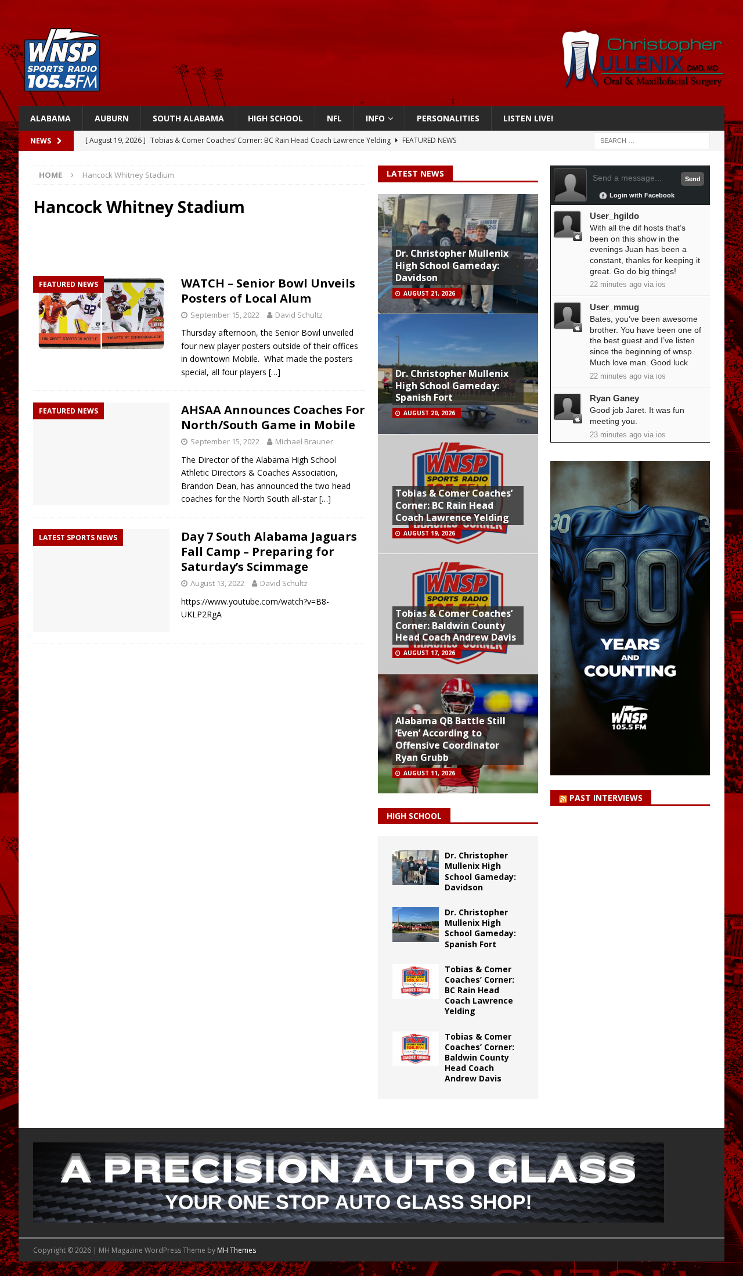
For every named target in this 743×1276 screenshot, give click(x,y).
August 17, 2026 (429, 653)
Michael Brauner (304, 441)
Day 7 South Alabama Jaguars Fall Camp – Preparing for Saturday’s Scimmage (269, 551)
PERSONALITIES (448, 118)
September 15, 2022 (224, 315)
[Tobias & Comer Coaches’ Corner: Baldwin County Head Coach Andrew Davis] (415, 1048)
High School (275, 118)
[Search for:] (652, 140)
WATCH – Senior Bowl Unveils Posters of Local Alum (268, 290)
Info (375, 118)
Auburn (112, 118)
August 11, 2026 (429, 773)
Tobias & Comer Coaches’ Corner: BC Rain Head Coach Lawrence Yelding (454, 505)
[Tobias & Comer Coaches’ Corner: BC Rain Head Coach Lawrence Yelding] (415, 981)
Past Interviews (606, 797)
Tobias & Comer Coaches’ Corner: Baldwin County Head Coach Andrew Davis (455, 625)
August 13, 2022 (217, 583)
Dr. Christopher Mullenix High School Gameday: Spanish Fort (451, 385)
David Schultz (299, 315)
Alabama (50, 118)
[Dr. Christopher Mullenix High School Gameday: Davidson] (415, 867)
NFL (334, 118)
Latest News (415, 173)
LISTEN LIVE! (528, 118)
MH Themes (236, 1250)
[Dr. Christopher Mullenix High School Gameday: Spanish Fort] (415, 924)
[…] (274, 372)
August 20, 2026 (429, 413)
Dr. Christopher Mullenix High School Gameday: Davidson (451, 265)
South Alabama (188, 118)
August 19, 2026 (429, 533)
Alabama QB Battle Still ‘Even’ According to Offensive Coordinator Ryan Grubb (450, 738)
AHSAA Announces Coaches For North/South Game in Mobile (273, 417)
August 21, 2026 (429, 293)
